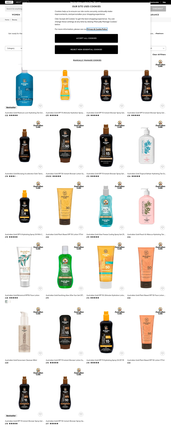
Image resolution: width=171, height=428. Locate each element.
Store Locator (154, 2)
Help (164, 2)
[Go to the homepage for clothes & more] (9, 2)
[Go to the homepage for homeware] (21, 2)
